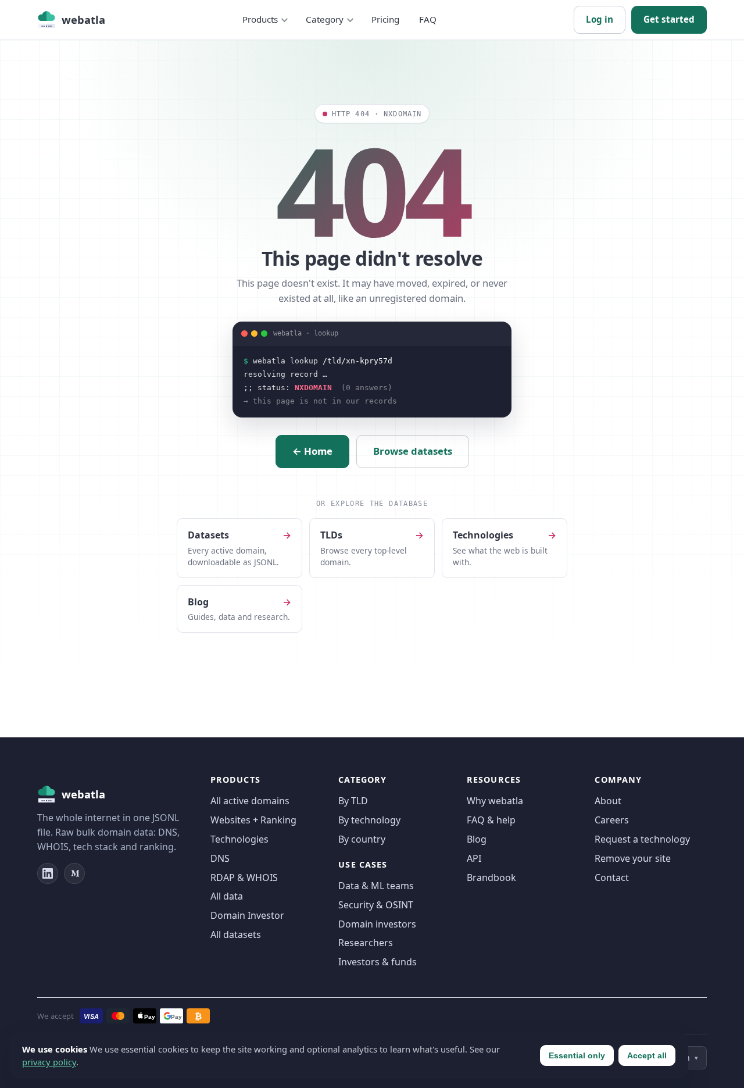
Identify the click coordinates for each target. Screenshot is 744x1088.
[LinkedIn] (47, 873)
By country (361, 839)
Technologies (239, 839)
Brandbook (491, 877)
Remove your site (633, 858)
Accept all (647, 1055)
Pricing (385, 19)
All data (226, 896)
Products (260, 19)
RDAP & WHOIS (244, 877)
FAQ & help (491, 820)
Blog (477, 839)
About (608, 800)
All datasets (235, 934)
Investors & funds (377, 961)
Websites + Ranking (253, 820)
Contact (612, 877)
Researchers (365, 942)
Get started (669, 19)
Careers (612, 820)
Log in (599, 19)
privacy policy (49, 1062)
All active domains (249, 800)
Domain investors (377, 924)
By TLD (353, 800)
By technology (369, 820)
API (474, 858)
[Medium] (74, 873)
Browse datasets (412, 451)
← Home (312, 451)
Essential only (577, 1055)
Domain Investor (247, 915)
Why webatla (495, 800)
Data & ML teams (376, 885)
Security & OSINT (375, 904)
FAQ (428, 19)
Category (325, 19)
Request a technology (642, 839)
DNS (220, 858)
